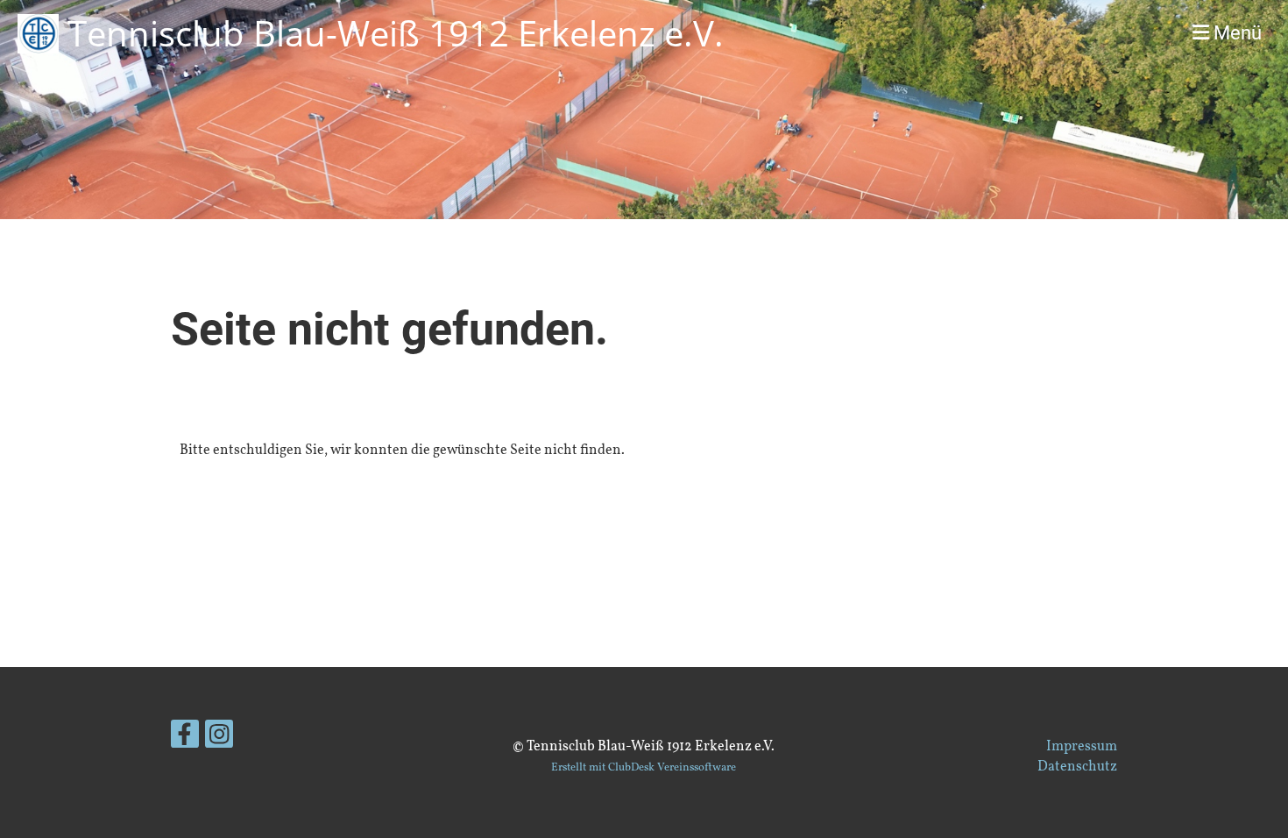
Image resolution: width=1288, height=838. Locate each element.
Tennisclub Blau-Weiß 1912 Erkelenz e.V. (395, 33)
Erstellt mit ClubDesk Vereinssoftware (643, 768)
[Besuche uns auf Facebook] (185, 740)
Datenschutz (1077, 767)
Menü (1235, 33)
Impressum (1081, 746)
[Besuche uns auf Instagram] (219, 740)
